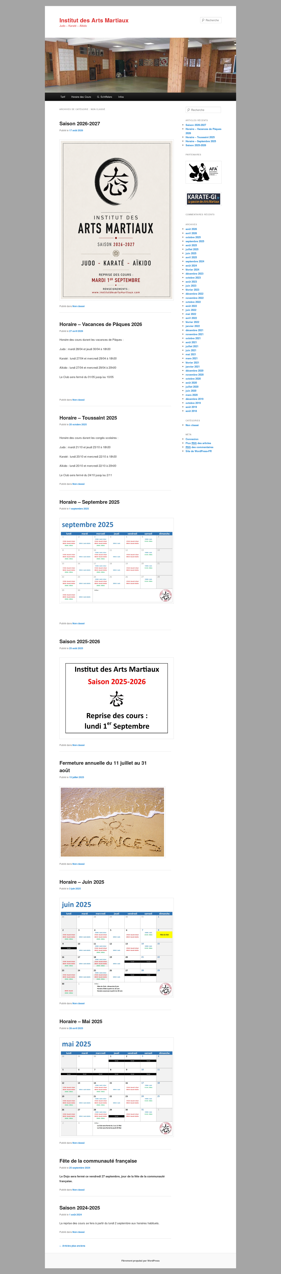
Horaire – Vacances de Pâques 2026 (100, 324)
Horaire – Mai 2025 (80, 1021)
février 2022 (192, 322)
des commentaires (199, 447)
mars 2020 (192, 395)
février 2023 (192, 289)
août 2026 (191, 229)
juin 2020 (191, 390)
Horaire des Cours (81, 97)
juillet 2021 (192, 346)
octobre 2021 (193, 338)
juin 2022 (191, 310)
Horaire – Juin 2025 (81, 881)
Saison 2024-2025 (79, 1207)
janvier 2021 (193, 366)
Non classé (78, 306)
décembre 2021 (194, 330)
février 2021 (192, 362)
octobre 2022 (193, 302)
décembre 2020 (194, 370)
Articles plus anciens (72, 1245)
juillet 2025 (192, 249)
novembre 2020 (195, 374)
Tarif (62, 97)
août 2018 (191, 411)
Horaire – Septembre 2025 (89, 501)
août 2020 (191, 382)
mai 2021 (191, 354)
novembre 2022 (195, 298)
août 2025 (191, 245)
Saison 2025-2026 (79, 641)
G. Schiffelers (104, 97)
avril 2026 (191, 233)
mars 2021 (192, 358)
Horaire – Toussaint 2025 (88, 417)
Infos (121, 97)
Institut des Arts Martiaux (94, 20)
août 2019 (191, 407)
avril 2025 (191, 257)
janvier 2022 (193, 326)
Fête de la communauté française (98, 1160)
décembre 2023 (194, 273)
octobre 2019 (193, 403)
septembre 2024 (195, 261)
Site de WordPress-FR (199, 451)
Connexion (192, 439)
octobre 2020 (193, 378)
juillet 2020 (192, 386)
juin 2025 (191, 253)
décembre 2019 (194, 399)
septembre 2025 (195, 241)
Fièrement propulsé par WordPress (140, 1260)
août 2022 (191, 306)
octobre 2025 (193, 237)
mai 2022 (191, 314)
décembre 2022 (194, 293)
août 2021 (191, 342)
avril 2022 (191, 318)
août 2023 (191, 281)
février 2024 (192, 269)
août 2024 (191, 265)
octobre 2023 (193, 277)
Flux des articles (198, 443)
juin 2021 (191, 350)
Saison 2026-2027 (79, 123)
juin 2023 (191, 285)
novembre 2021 (195, 334)
